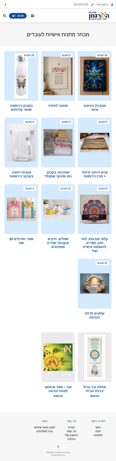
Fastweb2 (50, 452)
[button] (32, 16)
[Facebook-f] (5, 4)
